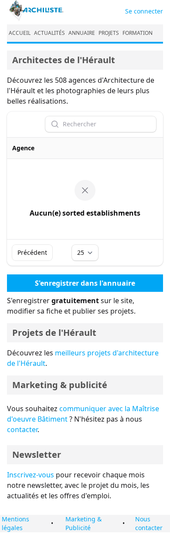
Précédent (32, 252)
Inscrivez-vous (30, 475)
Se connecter (144, 11)
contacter (22, 429)
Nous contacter (149, 523)
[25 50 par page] (85, 252)
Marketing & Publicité (83, 523)
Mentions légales (15, 523)
